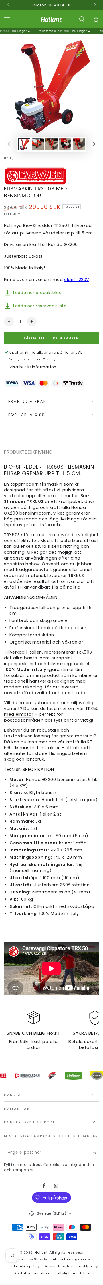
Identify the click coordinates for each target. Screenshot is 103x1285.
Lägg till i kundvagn (51, 338)
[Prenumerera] (96, 1153)
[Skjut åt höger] (94, 5)
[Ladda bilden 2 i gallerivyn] (38, 144)
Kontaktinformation (32, 1273)
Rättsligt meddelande (74, 1273)
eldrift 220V (76, 279)
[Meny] (7, 19)
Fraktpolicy (88, 1266)
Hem (7, 158)
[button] (82, 19)
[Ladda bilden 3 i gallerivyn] (51, 144)
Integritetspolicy (25, 1266)
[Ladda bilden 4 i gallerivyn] (65, 144)
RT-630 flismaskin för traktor (49, 745)
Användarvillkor (59, 1266)
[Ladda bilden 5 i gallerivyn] (79, 144)
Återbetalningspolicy (71, 1259)
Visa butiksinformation (32, 367)
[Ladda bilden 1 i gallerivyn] (24, 144)
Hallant (41, 1252)
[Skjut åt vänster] (8, 5)
